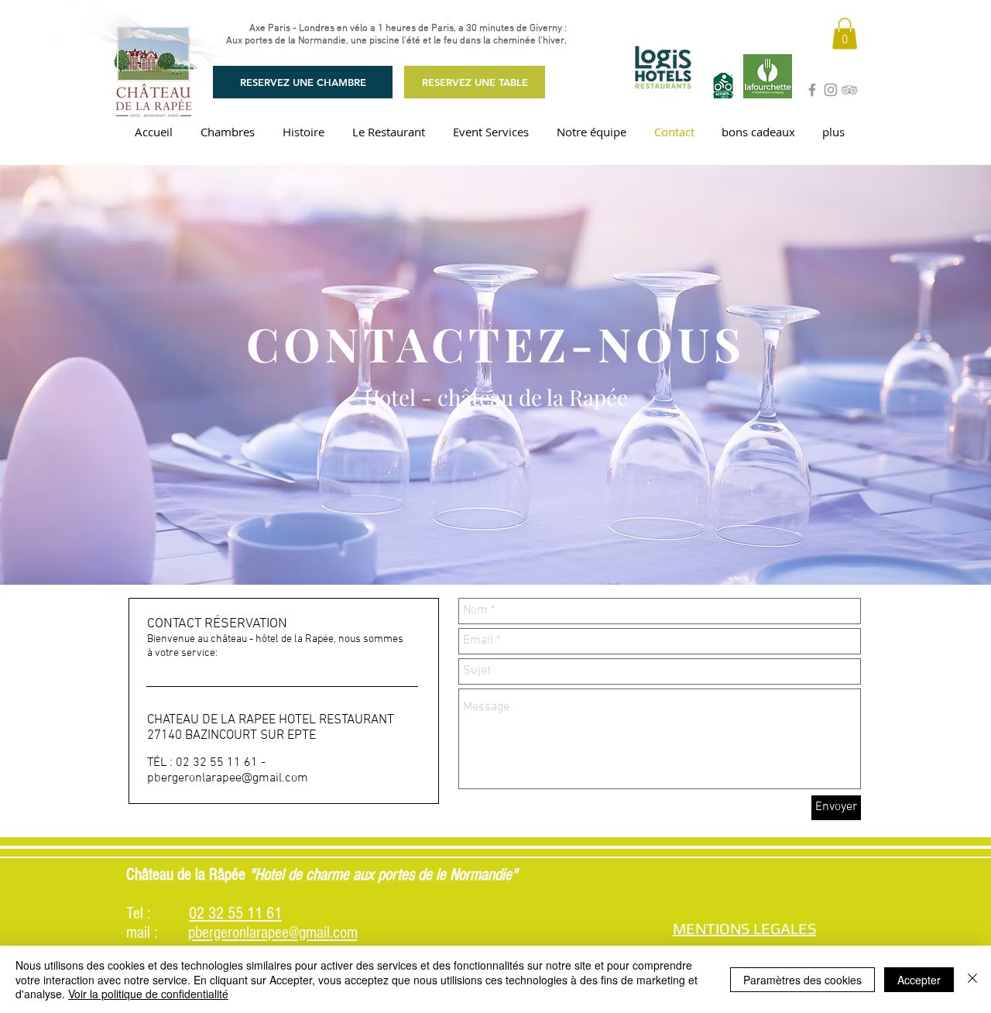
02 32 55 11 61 (235, 913)
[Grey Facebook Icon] (812, 89)
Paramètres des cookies (802, 979)
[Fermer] (972, 979)
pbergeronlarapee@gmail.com (227, 778)
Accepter (919, 979)
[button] (845, 34)
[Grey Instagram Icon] (830, 89)
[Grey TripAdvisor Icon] (849, 89)
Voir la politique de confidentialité (148, 993)
